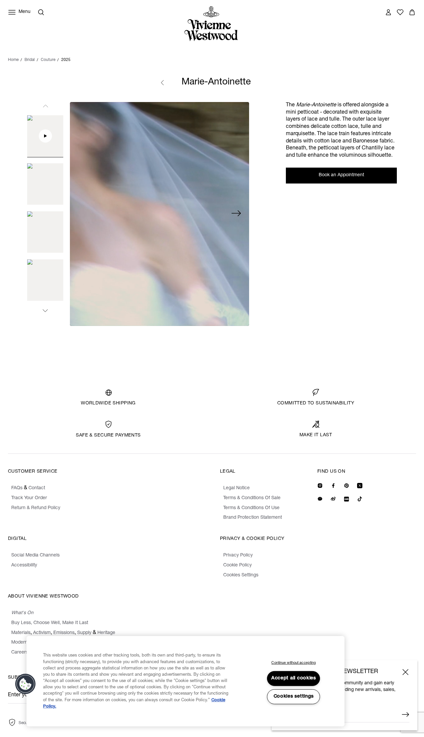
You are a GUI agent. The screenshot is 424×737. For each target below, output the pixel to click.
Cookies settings (294, 696)
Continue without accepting (293, 663)
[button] (25, 684)
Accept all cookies (293, 678)
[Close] (405, 672)
